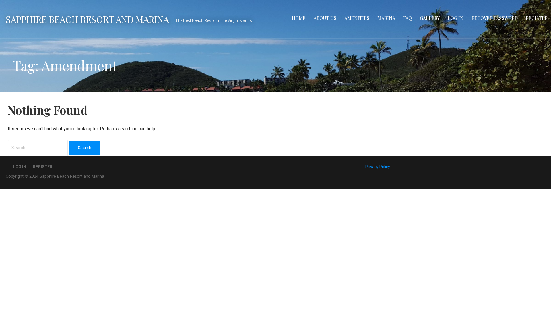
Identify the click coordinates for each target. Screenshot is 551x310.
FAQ (407, 18)
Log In (455, 18)
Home (299, 18)
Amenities (356, 18)
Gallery (430, 18)
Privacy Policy (377, 166)
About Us (325, 18)
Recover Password (495, 18)
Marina (386, 18)
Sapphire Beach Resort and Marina (87, 19)
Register (537, 18)
